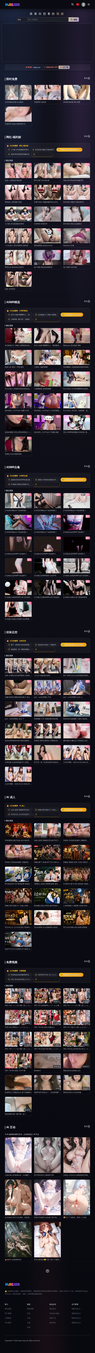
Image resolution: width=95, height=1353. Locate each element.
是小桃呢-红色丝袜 (70, 267)
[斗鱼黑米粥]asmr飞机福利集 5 (45, 532)
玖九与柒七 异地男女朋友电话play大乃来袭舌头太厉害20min (27, 388)
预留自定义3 (76, 1318)
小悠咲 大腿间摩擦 (41, 367)
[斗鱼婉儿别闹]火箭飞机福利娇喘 (75, 597)
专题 (28, 1322)
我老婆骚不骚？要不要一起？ (15, 1114)
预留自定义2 (76, 1313)
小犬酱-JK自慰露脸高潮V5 (14, 224)
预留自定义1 (76, 1308)
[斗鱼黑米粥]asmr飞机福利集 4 (16, 532)
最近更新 (8, 1308)
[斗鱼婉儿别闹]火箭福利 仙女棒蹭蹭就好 (19, 619)
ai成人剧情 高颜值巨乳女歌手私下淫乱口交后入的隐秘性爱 (55, 840)
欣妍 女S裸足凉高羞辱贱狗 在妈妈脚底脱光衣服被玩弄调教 (26, 675)
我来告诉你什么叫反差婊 (72, 1092)
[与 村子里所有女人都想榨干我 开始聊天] (47, 1155)
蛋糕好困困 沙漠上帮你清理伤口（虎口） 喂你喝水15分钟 (26, 432)
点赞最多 (8, 1318)
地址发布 (52, 1308)
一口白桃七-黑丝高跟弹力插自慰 (16, 245)
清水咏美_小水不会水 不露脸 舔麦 (46, 432)
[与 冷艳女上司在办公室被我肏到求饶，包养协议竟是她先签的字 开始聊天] (76, 1155)
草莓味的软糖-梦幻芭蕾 (71, 102)
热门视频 (8, 1313)
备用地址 (52, 1322)
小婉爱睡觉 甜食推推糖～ (43, 388)
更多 (85, 78)
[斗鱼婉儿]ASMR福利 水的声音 (45, 575)
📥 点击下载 (64, 67)
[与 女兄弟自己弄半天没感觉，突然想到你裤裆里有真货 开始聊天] (18, 1197)
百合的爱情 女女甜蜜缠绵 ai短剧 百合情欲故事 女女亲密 (54, 927)
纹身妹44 (37, 1070)
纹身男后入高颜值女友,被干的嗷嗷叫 (18, 1092)
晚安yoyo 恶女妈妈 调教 (72, 345)
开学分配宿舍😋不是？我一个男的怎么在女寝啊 (51, 1259)
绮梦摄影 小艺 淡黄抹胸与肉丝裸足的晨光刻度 (51, 719)
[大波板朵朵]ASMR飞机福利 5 (16, 575)
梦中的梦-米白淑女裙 (41, 180)
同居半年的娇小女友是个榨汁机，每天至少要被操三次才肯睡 (56, 1217)
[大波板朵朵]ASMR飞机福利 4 (74, 553)
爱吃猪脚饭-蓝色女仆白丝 (43, 245)
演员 (28, 1313)
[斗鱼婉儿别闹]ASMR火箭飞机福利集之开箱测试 (22, 597)
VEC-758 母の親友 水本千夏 (15, 1070)
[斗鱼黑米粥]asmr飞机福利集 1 (16, 510)
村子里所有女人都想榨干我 (44, 1175)
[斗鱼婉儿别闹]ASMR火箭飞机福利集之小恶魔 (50, 597)
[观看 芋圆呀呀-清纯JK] (47, 92)
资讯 (28, 1327)
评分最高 (8, 1322)
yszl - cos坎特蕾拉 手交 (42, 697)
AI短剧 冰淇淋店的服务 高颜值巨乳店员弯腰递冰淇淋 (24, 862)
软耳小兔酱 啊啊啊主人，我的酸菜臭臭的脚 (49, 345)
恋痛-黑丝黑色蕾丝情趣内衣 (73, 180)
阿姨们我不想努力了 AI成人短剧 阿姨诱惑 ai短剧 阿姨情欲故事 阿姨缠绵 (31, 905)
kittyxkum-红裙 (68, 245)
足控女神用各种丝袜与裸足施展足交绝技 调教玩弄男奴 (24, 740)
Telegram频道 (54, 1313)
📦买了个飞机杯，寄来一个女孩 (74, 1217)
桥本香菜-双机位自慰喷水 (72, 224)
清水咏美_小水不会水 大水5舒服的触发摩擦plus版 (52, 410)
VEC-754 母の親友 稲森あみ (44, 1027)
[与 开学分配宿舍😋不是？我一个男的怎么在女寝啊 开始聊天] (47, 1239)
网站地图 (30, 1308)
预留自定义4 (76, 1322)
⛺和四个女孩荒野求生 (13, 1259)
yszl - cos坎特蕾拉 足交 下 (14, 719)
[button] (4, 43)
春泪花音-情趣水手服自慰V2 (73, 202)
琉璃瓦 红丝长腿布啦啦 (13, 454)
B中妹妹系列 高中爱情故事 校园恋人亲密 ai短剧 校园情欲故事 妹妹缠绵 (31, 884)
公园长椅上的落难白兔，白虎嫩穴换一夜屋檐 (21, 1175)
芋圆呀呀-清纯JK (40, 102)
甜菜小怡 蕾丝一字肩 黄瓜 (14, 367)
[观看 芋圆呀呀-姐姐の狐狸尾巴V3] (18, 114)
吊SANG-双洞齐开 (40, 224)
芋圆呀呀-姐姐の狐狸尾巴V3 (15, 124)
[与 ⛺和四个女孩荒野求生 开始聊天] (18, 1239)
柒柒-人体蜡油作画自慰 (13, 180)
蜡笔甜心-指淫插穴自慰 (13, 202)
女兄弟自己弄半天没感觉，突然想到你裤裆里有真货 (23, 1217)
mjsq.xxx (36, 67)
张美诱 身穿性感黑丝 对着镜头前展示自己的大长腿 (52, 740)
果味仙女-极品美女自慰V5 (14, 267)
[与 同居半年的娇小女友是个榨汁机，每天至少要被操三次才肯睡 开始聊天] (47, 1197)
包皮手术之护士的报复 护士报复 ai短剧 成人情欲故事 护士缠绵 (27, 949)
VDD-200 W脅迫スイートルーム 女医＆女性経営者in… (25, 1027)
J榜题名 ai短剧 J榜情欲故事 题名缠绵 (47, 884)
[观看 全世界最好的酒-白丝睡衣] (18, 92)
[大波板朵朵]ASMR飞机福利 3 (45, 553)
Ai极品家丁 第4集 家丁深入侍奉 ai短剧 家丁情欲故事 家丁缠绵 (56, 862)
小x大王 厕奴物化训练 (42, 675)
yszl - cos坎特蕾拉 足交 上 (72, 697)
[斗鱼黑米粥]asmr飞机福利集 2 (45, 510)
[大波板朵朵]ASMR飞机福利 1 (74, 532)
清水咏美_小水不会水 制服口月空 (17, 410)
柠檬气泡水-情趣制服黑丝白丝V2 (46, 202)
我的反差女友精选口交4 (72, 1070)
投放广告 (52, 1318)
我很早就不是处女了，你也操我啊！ (47, 1092)
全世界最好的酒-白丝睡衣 (14, 102)
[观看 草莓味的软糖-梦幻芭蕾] (76, 92)
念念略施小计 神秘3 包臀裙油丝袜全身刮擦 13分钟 (23, 345)
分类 (28, 1318)
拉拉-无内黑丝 (10, 289)
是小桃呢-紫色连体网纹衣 (43, 267)
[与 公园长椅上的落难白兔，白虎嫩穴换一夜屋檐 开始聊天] (18, 1155)
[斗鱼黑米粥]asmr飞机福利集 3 (74, 510)
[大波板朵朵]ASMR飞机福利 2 (16, 553)
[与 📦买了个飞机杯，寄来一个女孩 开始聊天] (76, 1197)
